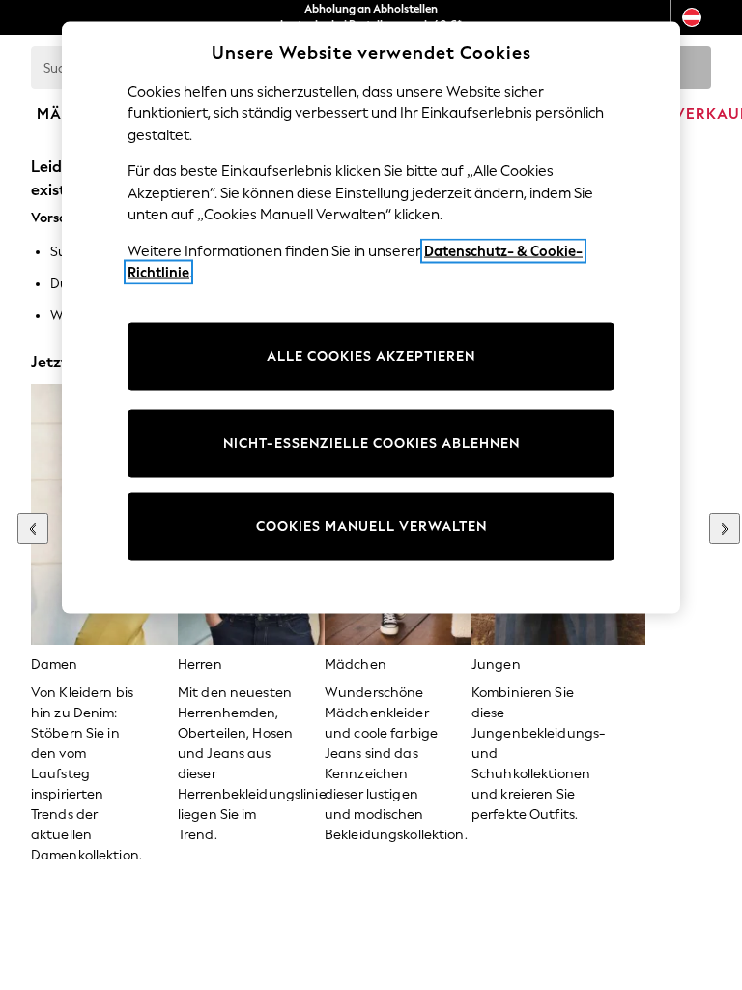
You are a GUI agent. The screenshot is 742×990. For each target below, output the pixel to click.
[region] (371, 317)
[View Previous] (32, 528)
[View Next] (724, 528)
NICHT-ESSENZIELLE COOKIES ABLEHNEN (371, 442)
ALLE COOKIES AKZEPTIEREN (371, 355)
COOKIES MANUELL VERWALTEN (371, 525)
